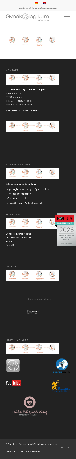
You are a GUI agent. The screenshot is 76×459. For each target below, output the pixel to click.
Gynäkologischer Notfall (18, 233)
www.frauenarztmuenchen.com (22, 110)
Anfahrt (10, 241)
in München (33, 312)
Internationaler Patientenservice (25, 203)
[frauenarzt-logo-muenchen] (31, 18)
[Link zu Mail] (67, 447)
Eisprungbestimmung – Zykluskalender (29, 189)
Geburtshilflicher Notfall (18, 237)
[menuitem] (65, 18)
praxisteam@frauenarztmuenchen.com (38, 8)
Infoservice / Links (17, 198)
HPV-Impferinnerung (18, 193)
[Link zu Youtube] (62, 447)
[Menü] (65, 18)
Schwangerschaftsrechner (21, 184)
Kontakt (10, 245)
